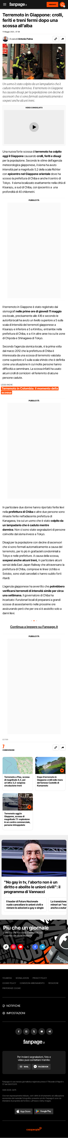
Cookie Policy (9, 983)
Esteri (5, 739)
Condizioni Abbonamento (32, 983)
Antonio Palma (25, 38)
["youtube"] (20, 947)
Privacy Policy (40, 978)
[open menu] (3, 4)
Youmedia (7, 978)
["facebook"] (35, 947)
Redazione (53, 983)
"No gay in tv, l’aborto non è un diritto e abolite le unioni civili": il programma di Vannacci (32, 887)
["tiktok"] (6, 947)
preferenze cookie (11, 988)
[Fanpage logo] (18, 5)
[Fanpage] (34, 1042)
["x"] (28, 947)
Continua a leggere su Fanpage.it (34, 627)
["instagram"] (13, 947)
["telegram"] (42, 947)
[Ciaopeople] (34, 1129)
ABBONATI (52, 4)
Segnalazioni (22, 978)
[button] (62, 39)
